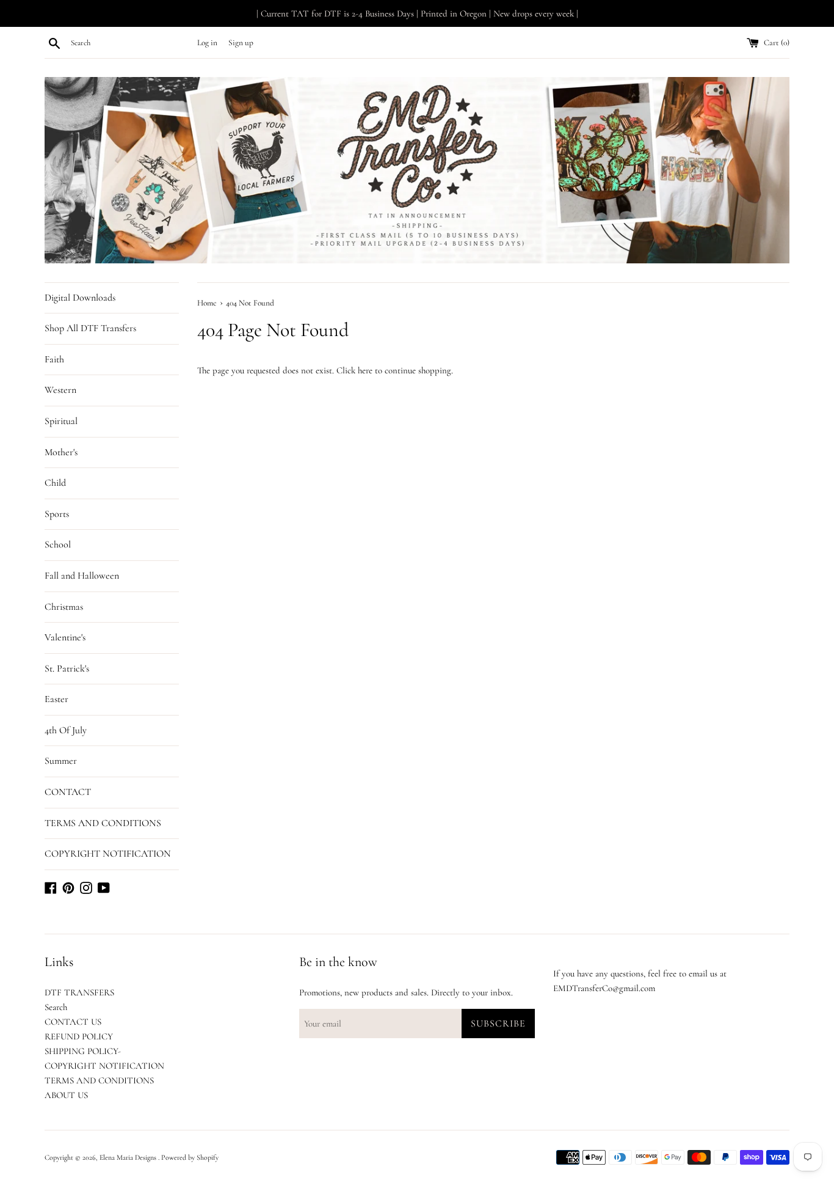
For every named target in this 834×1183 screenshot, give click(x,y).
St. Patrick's (67, 668)
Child (55, 483)
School (58, 544)
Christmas (64, 607)
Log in (207, 43)
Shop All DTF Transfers (90, 328)
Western (60, 390)
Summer (61, 761)
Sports (57, 514)
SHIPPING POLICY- (83, 1051)
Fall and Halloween (82, 576)
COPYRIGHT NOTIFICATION (108, 854)
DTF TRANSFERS (79, 992)
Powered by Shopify (190, 1157)
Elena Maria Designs (129, 1157)
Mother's (61, 452)
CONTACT (68, 792)
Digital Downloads (80, 297)
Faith (54, 359)
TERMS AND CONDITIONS (103, 823)
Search (56, 1007)
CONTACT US (73, 1021)
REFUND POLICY (79, 1036)
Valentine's (65, 637)
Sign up (240, 43)
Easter (56, 699)
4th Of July (66, 730)
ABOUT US (66, 1095)
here (365, 370)
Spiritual (61, 421)
